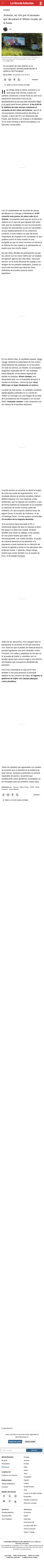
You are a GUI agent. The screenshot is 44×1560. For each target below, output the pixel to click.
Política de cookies (34, 1555)
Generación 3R (29, 1522)
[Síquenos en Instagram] (15, 1496)
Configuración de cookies (30, 1557)
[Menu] (3, 3)
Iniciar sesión (30, 1442)
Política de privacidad (19, 1555)
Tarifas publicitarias (8, 1483)
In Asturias (27, 1512)
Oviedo (32, 262)
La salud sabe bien (30, 1525)
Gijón (25, 1467)
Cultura (26, 1483)
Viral (25, 1490)
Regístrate (5, 1467)
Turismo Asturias (29, 1529)
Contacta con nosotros (9, 1475)
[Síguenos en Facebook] (4, 1496)
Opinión (26, 1480)
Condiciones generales (13, 1557)
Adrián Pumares (18, 556)
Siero (25, 1473)
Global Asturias (29, 1487)
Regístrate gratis (15, 1442)
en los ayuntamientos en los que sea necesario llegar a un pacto (21, 101)
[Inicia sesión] (40, 3)
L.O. (10, 29)
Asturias (14, 376)
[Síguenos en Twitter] (9, 1496)
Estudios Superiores (31, 1500)
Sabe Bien (27, 1519)
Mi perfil (4, 1460)
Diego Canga (24, 787)
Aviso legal (7, 1555)
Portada (26, 1457)
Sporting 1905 (6, 1516)
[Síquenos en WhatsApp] (9, 1500)
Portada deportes (8, 1512)
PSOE (4, 119)
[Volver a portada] (22, 3)
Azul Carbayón (7, 1519)
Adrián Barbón (8, 393)
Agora (26, 1516)
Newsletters (6, 1464)
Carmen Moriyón (30, 678)
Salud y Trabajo (29, 1532)
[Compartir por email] (10, 79)
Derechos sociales (30, 1503)
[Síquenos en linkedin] (4, 1500)
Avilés (26, 1470)
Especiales (27, 1496)
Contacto (5, 1487)
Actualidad (27, 1477)
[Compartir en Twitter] (19, 79)
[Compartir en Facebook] (14, 79)
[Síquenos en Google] (15, 1501)
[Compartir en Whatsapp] (5, 79)
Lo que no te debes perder (33, 1493)
